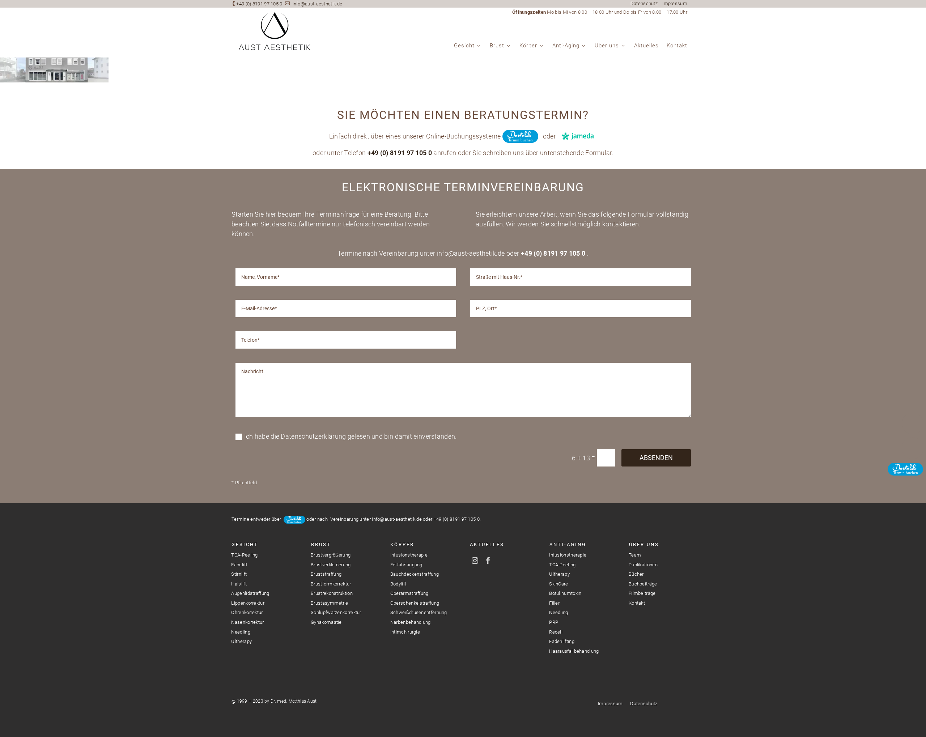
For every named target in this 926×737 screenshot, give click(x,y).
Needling (240, 632)
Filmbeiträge (642, 593)
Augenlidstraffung (250, 593)
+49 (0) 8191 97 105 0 (259, 4)
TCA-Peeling (244, 555)
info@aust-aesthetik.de (318, 4)
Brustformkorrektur (331, 584)
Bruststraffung (326, 574)
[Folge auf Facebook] (487, 560)
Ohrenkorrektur (247, 612)
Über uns (607, 46)
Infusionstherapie (409, 555)
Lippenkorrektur (247, 603)
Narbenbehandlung (410, 622)
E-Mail (912, 448)
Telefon (912, 423)
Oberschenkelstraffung (414, 603)
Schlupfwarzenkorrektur (336, 612)
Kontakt (677, 46)
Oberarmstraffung (409, 593)
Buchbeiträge (643, 584)
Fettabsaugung (406, 564)
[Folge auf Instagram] (474, 560)
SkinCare (558, 584)
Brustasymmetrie (329, 603)
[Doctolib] (912, 472)
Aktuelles (646, 46)
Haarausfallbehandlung (574, 651)
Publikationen (643, 564)
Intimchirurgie (405, 632)
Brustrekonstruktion (332, 593)
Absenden (656, 457)
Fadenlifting (561, 641)
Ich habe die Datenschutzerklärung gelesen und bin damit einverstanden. (350, 436)
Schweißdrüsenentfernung (418, 612)
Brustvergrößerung (331, 555)
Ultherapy (241, 641)
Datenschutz (644, 3)
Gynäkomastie (326, 622)
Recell (555, 632)
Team (635, 555)
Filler (554, 603)
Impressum (674, 3)
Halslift (238, 584)
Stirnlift (239, 574)
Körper (528, 46)
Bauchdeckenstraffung (414, 574)
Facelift (239, 564)
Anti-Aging (565, 46)
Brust (497, 46)
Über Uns (644, 544)
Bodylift (398, 584)
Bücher (636, 574)
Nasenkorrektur (247, 622)
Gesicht (464, 46)
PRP (553, 622)
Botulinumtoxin (565, 593)
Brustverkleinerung (331, 564)
